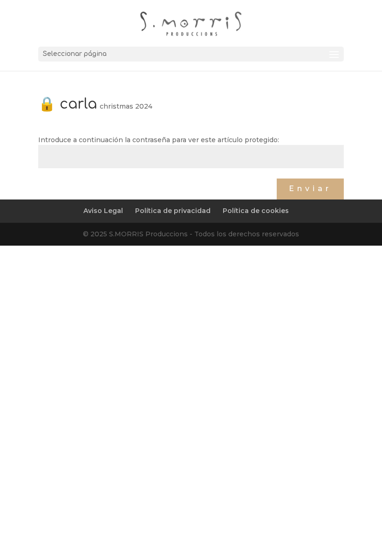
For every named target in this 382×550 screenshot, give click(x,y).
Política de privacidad (173, 210)
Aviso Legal (103, 210)
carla (265, 179)
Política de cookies (256, 210)
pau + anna (60, 179)
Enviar (310, 188)
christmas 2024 (126, 106)
